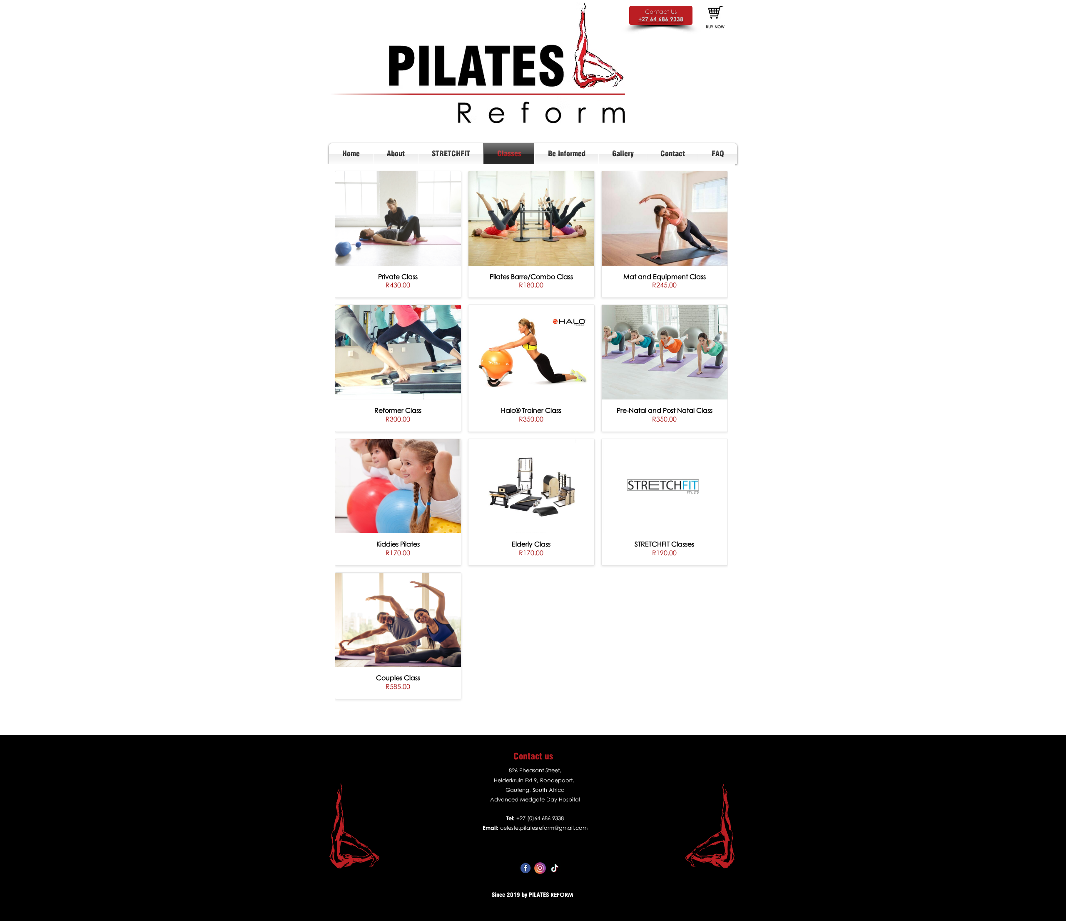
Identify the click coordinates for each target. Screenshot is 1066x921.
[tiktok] (554, 868)
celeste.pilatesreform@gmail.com (544, 827)
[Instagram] (540, 868)
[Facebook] (525, 868)
